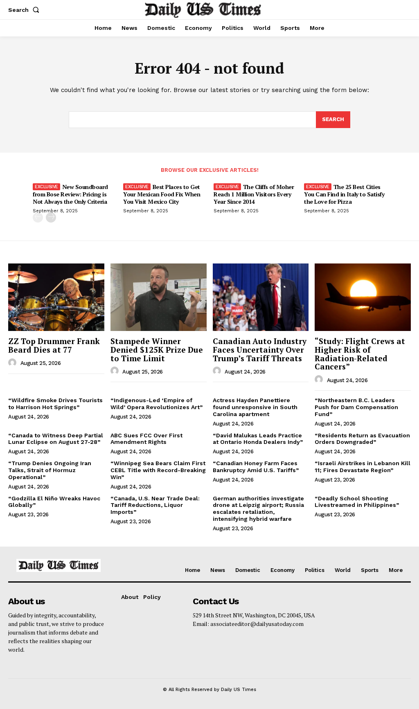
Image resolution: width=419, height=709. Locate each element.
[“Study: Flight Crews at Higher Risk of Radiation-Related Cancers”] (363, 297)
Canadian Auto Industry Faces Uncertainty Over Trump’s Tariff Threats (259, 349)
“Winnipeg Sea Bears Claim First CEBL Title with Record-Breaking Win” (158, 470)
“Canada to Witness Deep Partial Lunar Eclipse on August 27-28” (55, 439)
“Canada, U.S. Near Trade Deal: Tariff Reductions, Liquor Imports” (155, 505)
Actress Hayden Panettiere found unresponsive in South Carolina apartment (255, 407)
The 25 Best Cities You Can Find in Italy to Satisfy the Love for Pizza (344, 194)
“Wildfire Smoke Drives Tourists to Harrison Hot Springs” (55, 403)
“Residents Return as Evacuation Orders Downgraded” (362, 439)
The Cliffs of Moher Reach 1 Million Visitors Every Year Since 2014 (254, 194)
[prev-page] (38, 217)
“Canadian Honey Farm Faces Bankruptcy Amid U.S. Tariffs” (256, 466)
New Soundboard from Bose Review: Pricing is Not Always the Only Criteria (70, 194)
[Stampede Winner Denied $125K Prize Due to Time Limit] (158, 297)
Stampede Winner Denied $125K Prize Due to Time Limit (156, 349)
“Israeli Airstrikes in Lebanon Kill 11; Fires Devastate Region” (362, 466)
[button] (25, 9)
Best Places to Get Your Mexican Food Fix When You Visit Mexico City (161, 194)
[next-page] (51, 217)
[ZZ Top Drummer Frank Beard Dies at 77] (56, 297)
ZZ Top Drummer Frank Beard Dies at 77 (54, 345)
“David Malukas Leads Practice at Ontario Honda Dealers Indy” (258, 439)
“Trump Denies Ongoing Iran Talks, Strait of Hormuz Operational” (49, 470)
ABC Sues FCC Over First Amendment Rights (146, 439)
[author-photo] (13, 362)
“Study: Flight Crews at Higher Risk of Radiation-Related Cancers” (360, 354)
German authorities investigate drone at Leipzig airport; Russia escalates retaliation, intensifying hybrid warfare (258, 508)
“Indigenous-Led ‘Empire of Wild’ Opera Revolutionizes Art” (156, 403)
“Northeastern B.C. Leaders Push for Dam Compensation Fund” (356, 407)
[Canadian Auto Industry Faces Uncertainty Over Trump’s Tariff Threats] (261, 297)
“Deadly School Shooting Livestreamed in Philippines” (357, 502)
